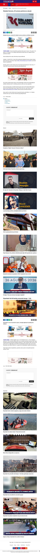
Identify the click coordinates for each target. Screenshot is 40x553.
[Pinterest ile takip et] (23, 548)
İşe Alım (6, 102)
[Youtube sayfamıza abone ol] (16, 548)
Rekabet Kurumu (7, 101)
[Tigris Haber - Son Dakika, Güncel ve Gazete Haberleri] (8, 1)
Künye (15, 545)
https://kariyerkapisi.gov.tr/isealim (24, 60)
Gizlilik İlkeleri (23, 545)
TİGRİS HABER (6, 51)
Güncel (10, 8)
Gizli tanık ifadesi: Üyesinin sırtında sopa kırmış (22, 5)
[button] (32, 32)
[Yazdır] (11, 32)
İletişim (18, 545)
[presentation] (6, 4)
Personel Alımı (7, 103)
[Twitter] (6, 32)
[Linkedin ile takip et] (19, 548)
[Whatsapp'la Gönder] (9, 32)
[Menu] (33, 1)
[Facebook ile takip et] (14, 548)
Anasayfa (5, 8)
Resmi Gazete (7, 99)
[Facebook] (4, 32)
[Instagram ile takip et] (21, 548)
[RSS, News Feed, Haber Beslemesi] (26, 548)
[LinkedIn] (7, 32)
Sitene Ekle (28, 545)
